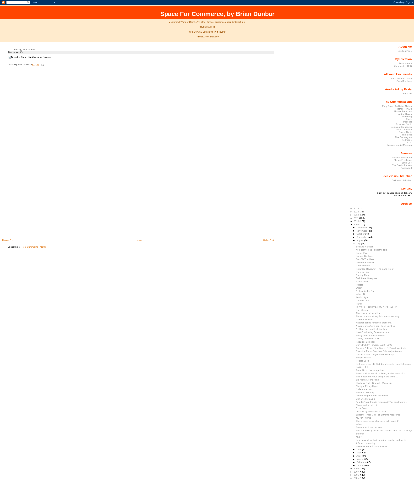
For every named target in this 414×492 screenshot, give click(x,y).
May (358, 452)
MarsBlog (407, 116)
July (358, 243)
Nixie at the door (364, 389)
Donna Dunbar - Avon (401, 78)
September (362, 237)
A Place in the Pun (365, 291)
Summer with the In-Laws (369, 427)
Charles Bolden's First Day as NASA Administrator (381, 348)
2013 (357, 211)
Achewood (406, 168)
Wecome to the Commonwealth (372, 446)
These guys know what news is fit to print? (377, 421)
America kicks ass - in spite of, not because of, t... (381, 373)
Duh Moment (362, 310)
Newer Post (8, 240)
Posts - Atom (405, 63)
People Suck (362, 360)
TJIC (409, 142)
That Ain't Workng (365, 392)
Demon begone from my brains (372, 395)
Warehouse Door (364, 319)
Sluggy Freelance (403, 160)
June (359, 449)
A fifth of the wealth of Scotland (371, 329)
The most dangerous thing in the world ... (377, 376)
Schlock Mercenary (402, 157)
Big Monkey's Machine (367, 379)
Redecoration (363, 265)
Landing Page (405, 51)
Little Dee (407, 162)
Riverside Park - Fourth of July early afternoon (379, 351)
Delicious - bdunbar (402, 180)
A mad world (362, 281)
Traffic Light (362, 297)
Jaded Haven (405, 114)
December (362, 227)
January (360, 465)
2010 (357, 221)
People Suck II (363, 357)
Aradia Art (407, 93)
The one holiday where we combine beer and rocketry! (384, 430)
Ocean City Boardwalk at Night (371, 411)
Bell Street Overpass (366, 278)
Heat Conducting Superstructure (372, 332)
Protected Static (404, 124)
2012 (357, 215)
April (359, 456)
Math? (359, 437)
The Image (406, 140)
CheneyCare (362, 300)
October (360, 234)
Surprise (360, 433)
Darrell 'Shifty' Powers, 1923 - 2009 (374, 345)
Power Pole (362, 253)
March (360, 459)
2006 (357, 475)
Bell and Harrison (365, 246)
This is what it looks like (368, 313)
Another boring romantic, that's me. (374, 322)
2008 (357, 468)
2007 (357, 471)
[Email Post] (42, 65)
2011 (356, 218)
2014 (357, 208)
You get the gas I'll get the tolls (371, 249)
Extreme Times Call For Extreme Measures (378, 414)
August (360, 240)
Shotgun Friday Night (367, 386)
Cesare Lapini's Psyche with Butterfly (375, 354)
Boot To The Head (365, 259)
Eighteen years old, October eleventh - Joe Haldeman (383, 364)
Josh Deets (361, 408)
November (362, 230)
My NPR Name (363, 417)
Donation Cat (16, 52)
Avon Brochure (404, 81)
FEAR (359, 303)
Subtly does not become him (370, 335)
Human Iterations (403, 111)
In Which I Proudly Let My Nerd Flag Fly (376, 306)
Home (139, 240)
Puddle (359, 284)
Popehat (407, 121)
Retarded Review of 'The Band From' (375, 269)
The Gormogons (403, 137)
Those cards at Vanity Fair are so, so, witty (377, 316)
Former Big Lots (364, 256)
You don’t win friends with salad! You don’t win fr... (381, 402)
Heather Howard (403, 108)
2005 (357, 478)
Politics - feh (362, 367)
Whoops (360, 424)
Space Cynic (405, 132)
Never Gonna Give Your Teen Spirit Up (375, 326)
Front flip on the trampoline (370, 370)
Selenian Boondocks (401, 127)
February (361, 462)
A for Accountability (365, 443)
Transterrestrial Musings (399, 145)
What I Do (361, 294)
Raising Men (362, 275)
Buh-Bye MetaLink (365, 399)
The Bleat (407, 134)
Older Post (268, 240)
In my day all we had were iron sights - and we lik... (382, 440)
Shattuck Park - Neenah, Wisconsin (374, 383)
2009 (357, 224)
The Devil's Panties (402, 165)
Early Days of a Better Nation (397, 106)
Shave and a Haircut (366, 405)
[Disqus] (141, 111)
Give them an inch (365, 262)
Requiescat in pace (366, 341)
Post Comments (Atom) (34, 247)
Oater (359, 288)
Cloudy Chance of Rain (368, 338)
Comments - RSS (403, 66)
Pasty (409, 119)
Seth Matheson (404, 129)
